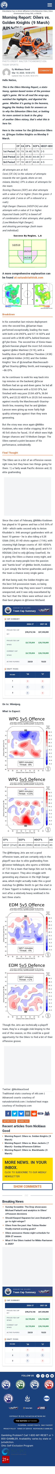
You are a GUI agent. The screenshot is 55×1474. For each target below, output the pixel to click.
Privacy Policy (10, 1429)
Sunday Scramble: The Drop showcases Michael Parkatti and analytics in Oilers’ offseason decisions (26, 1210)
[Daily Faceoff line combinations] (40, 1113)
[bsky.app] (21, 1113)
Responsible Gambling (43, 1429)
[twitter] (15, 1113)
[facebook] (8, 1113)
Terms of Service (24, 1429)
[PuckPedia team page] (47, 1113)
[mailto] (28, 1113)
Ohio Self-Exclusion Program (17, 1445)
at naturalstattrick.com (28, 277)
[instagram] (42, 1376)
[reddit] (34, 1113)
